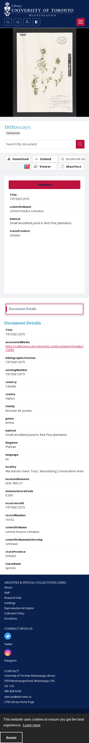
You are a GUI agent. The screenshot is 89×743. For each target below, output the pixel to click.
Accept (11, 737)
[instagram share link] (7, 652)
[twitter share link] (7, 636)
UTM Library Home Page (19, 702)
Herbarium (13, 133)
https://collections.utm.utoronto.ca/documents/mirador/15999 (44, 348)
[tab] (44, 185)
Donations (10, 618)
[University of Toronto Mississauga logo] (38, 9)
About (8, 587)
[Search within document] (80, 144)
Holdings (9, 603)
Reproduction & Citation (19, 608)
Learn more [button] (31, 725)
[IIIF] (27, 166)
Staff (7, 592)
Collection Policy (14, 613)
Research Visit (12, 598)
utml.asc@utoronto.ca (17, 697)
